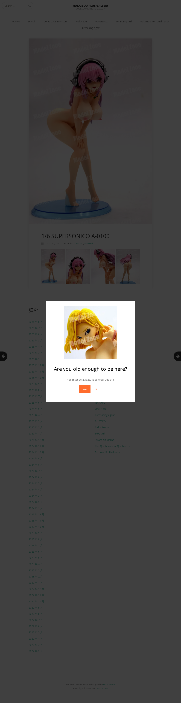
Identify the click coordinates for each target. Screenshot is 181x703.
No (96, 389)
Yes (85, 389)
